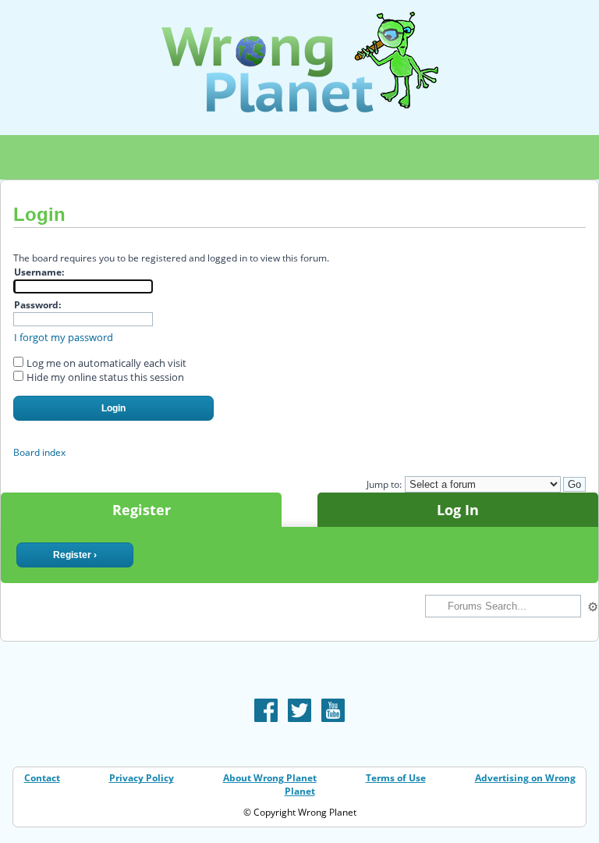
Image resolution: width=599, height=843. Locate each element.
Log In (458, 509)
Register (141, 509)
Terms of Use (396, 777)
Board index (39, 452)
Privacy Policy (141, 777)
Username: (39, 272)
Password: (37, 304)
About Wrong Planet (270, 777)
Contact (42, 777)
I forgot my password (63, 337)
